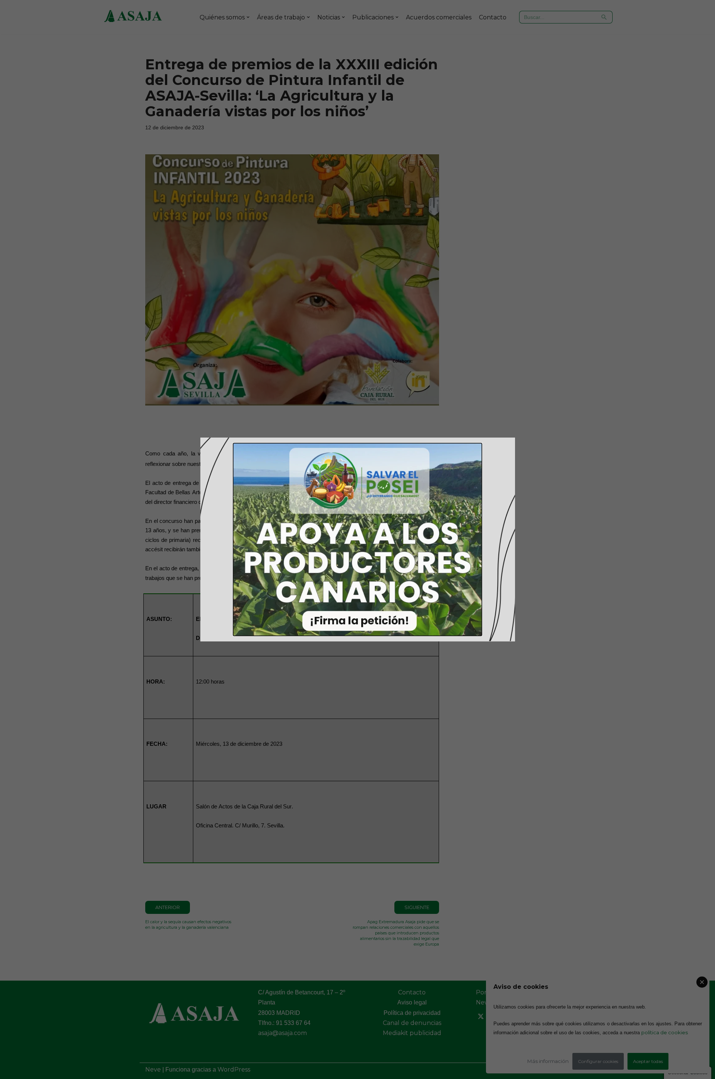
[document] (357, 539)
